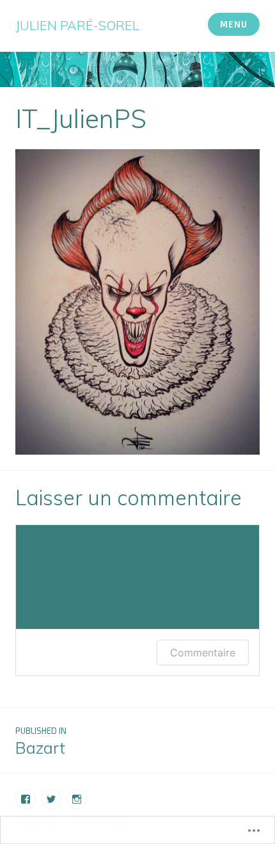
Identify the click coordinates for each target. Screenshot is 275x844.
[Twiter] (51, 799)
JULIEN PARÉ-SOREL (77, 25)
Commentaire (202, 652)
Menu (233, 24)
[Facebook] (25, 799)
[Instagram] (77, 799)
